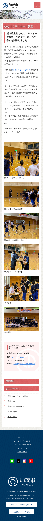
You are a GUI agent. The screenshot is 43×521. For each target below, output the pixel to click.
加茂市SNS (22, 437)
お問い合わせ (22, 452)
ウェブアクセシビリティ (22, 444)
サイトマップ (22, 448)
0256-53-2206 (18, 357)
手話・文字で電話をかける (22, 504)
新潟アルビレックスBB (21, 70)
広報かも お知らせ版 (16, 406)
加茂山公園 (12, 411)
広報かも (11, 401)
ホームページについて (22, 441)
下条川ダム (12, 417)
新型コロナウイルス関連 (18, 396)
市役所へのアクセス (21, 512)
